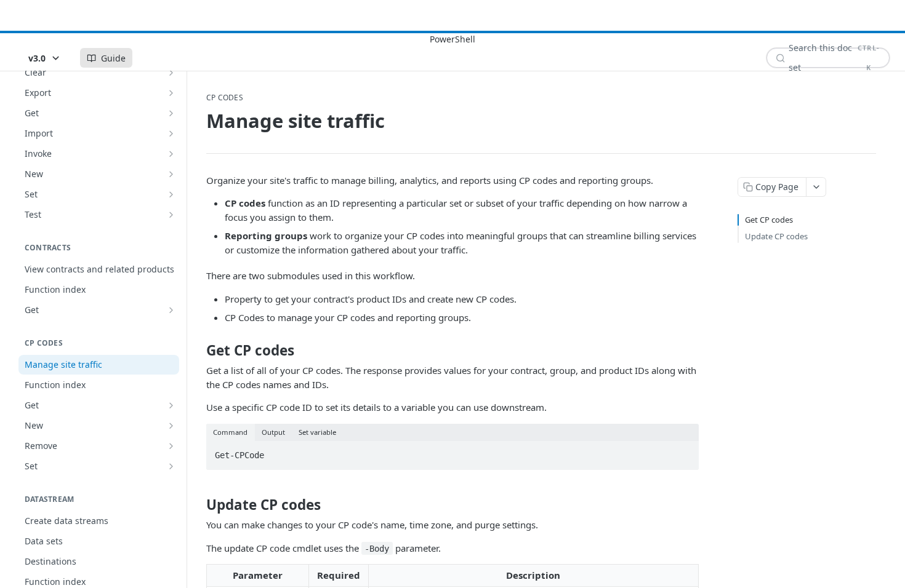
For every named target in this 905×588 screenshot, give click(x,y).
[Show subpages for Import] (171, 133)
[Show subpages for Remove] (171, 446)
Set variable (317, 432)
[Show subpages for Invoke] (171, 154)
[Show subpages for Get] (171, 113)
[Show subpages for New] (171, 174)
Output (273, 432)
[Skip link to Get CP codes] (198, 350)
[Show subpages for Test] (171, 215)
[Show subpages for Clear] (171, 72)
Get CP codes (769, 219)
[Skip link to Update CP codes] (198, 505)
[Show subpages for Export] (171, 93)
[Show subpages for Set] (171, 194)
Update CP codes (776, 236)
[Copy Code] (684, 451)
